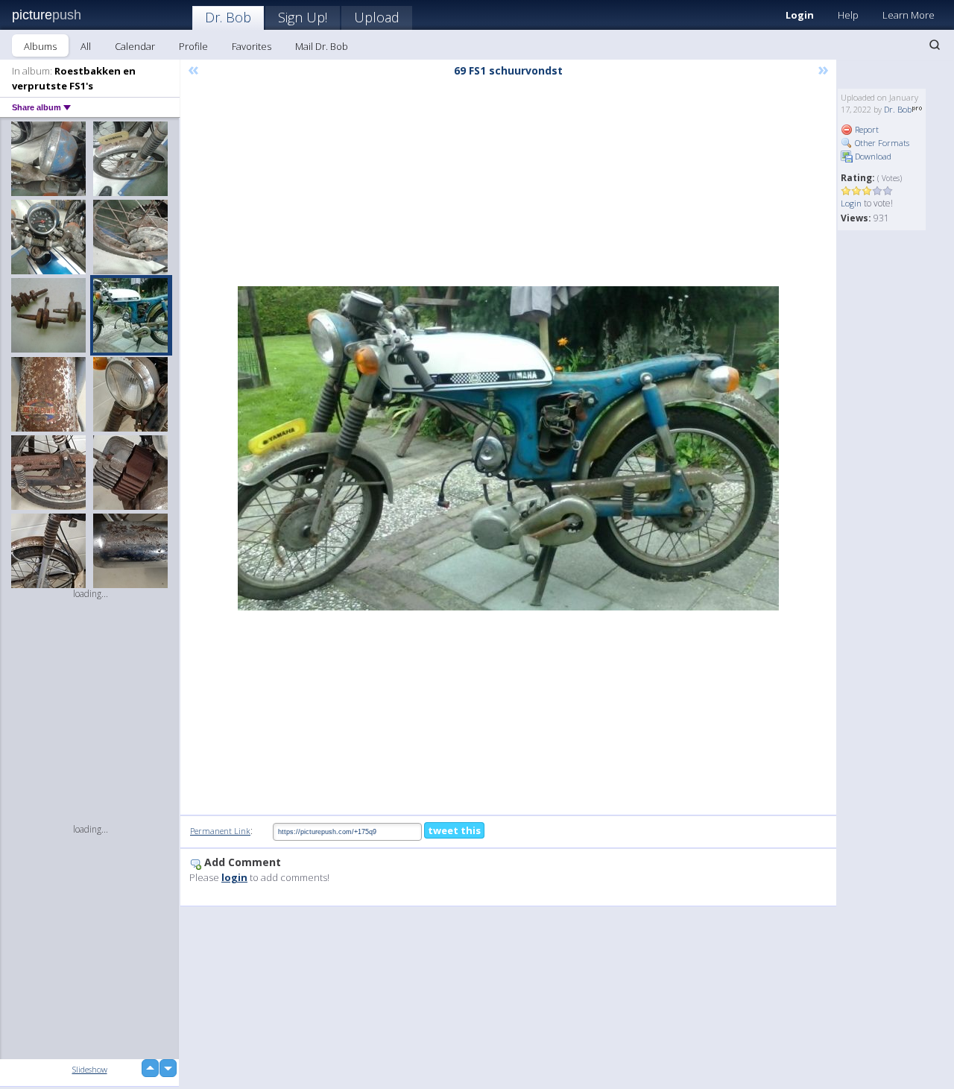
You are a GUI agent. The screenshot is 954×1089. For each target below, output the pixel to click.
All (85, 46)
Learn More (908, 15)
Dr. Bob (228, 17)
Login (800, 15)
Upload (376, 17)
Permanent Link (220, 830)
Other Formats (881, 142)
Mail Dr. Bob (321, 46)
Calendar (135, 46)
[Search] (935, 45)
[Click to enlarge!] (508, 448)
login (234, 877)
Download (872, 156)
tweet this (454, 830)
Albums (40, 46)
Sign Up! (302, 17)
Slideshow (89, 1069)
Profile (193, 46)
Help (848, 15)
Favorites (251, 46)
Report (866, 129)
